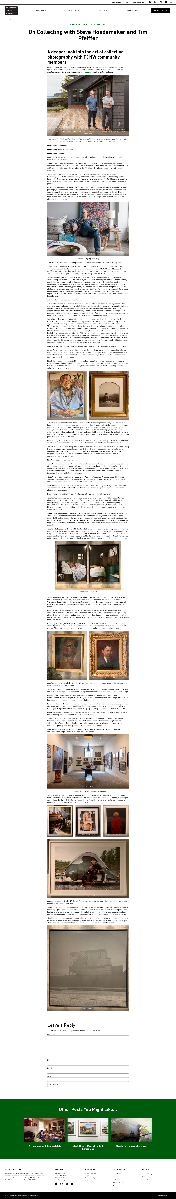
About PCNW (132, 10)
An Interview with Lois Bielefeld (45, 1145)
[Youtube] (165, 2)
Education (39, 10)
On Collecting (83, 24)
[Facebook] (150, 2)
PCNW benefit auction (56, 181)
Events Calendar (116, 2)
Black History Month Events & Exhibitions (88, 1147)
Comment (51, 1034)
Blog (127, 2)
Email (50, 1068)
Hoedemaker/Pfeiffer (111, 69)
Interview (74, 24)
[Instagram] (155, 2)
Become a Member (139, 2)
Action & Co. (167, 1195)
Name (50, 1060)
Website (50, 1076)
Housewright (89, 72)
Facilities (103, 10)
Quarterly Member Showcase (131, 1145)
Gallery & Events (71, 10)
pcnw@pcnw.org (60, 1180)
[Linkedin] (160, 2)
